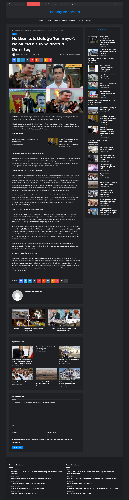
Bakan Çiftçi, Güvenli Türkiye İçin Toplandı (69, 360)
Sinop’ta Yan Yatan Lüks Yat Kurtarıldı (108, 84)
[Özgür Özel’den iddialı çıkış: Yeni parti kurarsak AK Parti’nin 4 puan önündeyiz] (53, 141)
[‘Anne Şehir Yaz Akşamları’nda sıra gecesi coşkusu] (93, 68)
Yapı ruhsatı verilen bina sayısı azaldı (108, 76)
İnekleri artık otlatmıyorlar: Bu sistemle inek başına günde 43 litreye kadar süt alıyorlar (107, 40)
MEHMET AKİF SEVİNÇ (22, 54)
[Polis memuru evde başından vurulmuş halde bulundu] (69, 374)
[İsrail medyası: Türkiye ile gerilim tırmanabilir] (46, 374)
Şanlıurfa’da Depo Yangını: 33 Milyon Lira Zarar (107, 167)
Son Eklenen (102, 29)
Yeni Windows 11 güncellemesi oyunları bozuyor (107, 94)
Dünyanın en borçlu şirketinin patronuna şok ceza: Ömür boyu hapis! (108, 211)
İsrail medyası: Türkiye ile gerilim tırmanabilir (44, 383)
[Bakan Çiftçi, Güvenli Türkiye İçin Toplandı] (69, 352)
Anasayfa (41, 21)
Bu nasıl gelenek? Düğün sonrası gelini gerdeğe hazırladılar (108, 202)
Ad (13, 425)
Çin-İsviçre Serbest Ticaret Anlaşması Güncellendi (55, 4)
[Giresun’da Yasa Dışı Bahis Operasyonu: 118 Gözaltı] (93, 158)
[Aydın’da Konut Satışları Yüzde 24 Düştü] (93, 110)
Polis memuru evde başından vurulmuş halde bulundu (69, 383)
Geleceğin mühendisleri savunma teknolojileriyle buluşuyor (108, 52)
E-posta (15, 432)
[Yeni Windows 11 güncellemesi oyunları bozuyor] (93, 94)
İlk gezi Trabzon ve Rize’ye (21, 382)
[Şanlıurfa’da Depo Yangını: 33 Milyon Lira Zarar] (93, 167)
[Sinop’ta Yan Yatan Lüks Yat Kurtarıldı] (93, 85)
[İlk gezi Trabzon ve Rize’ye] (22, 374)
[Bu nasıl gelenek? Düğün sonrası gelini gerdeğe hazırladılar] (93, 202)
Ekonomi (57, 21)
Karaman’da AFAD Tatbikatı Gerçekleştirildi (45, 348)
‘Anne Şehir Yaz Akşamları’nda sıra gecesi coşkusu (106, 68)
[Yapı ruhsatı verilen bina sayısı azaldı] (93, 77)
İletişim (88, 21)
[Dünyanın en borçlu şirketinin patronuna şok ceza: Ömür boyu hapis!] (93, 211)
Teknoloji (72, 21)
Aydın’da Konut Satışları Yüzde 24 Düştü (108, 109)
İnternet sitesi (52, 432)
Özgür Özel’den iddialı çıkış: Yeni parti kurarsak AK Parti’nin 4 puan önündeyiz (68, 141)
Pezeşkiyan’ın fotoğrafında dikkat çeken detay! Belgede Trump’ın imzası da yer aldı (22, 361)
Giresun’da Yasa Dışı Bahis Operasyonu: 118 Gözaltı (107, 158)
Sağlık (64, 21)
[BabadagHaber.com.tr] (64, 12)
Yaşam (81, 21)
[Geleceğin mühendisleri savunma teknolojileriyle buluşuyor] (93, 52)
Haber (49, 21)
